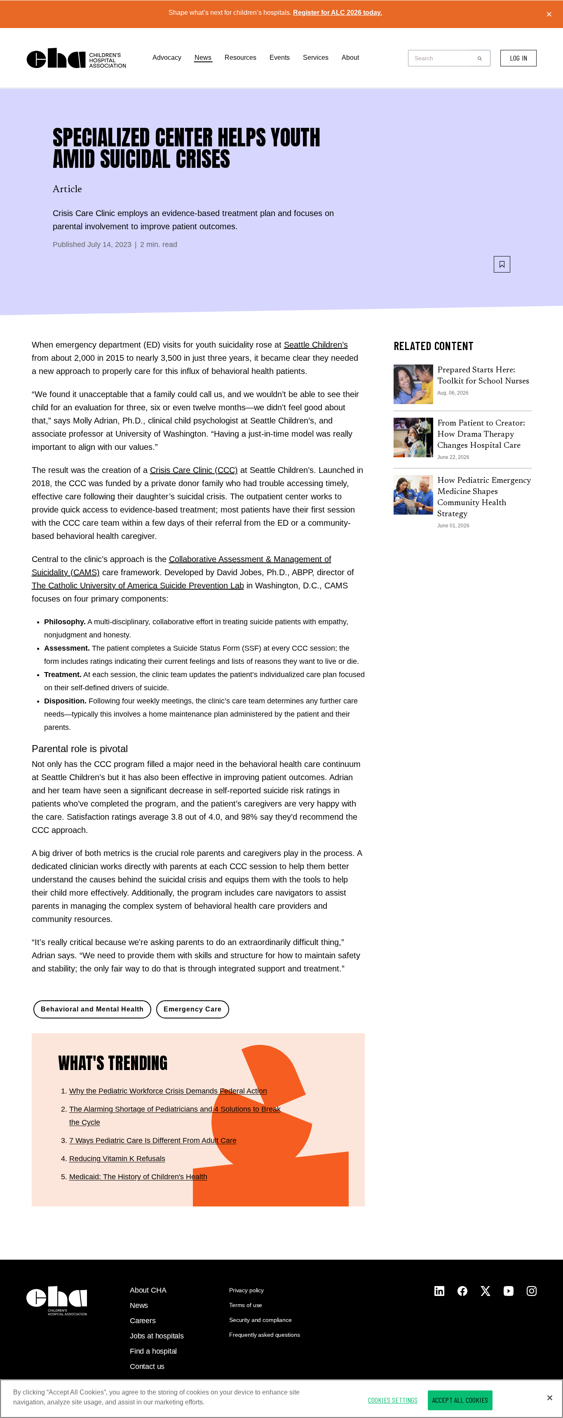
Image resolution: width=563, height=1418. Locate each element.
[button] (479, 58)
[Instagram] (439, 1291)
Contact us (147, 1366)
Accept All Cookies (460, 1399)
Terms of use (245, 1305)
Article (67, 190)
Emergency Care (193, 1009)
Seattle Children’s (316, 344)
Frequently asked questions (264, 1334)
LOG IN (518, 57)
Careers (143, 1321)
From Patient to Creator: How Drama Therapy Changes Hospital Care (481, 434)
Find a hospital (153, 1351)
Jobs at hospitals (157, 1336)
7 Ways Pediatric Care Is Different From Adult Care (153, 1140)
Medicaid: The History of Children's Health (138, 1177)
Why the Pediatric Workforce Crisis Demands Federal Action (168, 1091)
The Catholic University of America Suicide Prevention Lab (138, 585)
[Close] (550, 1398)
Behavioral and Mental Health (92, 1009)
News (203, 57)
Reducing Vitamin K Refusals (117, 1159)
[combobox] (441, 58)
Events (280, 57)
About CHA (148, 1290)
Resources (240, 57)
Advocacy (166, 57)
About (350, 57)
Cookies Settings (393, 1399)
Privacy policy (246, 1290)
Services (315, 57)
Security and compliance (260, 1320)
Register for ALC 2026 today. (337, 12)
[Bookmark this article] (502, 264)
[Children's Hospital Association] (56, 1300)
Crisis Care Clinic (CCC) (194, 470)
